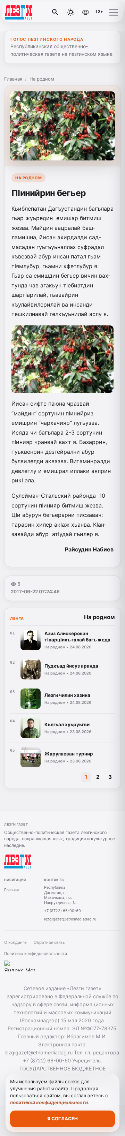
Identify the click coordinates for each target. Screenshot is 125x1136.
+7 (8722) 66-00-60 (62, 910)
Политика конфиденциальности (35, 953)
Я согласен (62, 1118)
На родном (42, 79)
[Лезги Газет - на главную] (34, 12)
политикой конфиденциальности (49, 1102)
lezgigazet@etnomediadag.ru (70, 919)
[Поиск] (55, 12)
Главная (13, 79)
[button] (113, 12)
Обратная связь (49, 942)
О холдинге (15, 942)
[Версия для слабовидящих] (86, 12)
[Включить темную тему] (70, 12)
